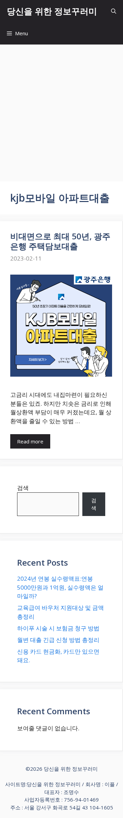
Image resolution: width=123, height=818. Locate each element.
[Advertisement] (61, 109)
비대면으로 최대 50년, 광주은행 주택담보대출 (60, 241)
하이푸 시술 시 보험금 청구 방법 (58, 628)
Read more (30, 441)
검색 (23, 488)
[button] (113, 11)
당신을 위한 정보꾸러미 (52, 11)
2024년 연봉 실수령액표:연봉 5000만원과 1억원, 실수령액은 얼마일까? (60, 587)
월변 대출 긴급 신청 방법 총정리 (58, 640)
